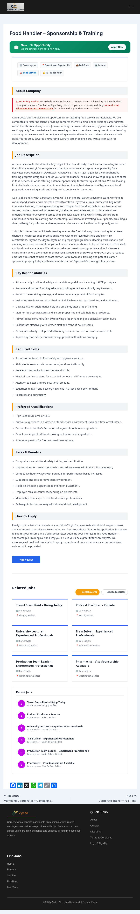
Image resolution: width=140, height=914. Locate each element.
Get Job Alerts (89, 591)
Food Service (29, 72)
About (93, 819)
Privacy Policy (89, 902)
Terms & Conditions (101, 837)
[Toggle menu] (131, 7)
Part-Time (12, 887)
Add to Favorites (116, 591)
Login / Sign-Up (98, 843)
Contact (94, 825)
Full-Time (12, 881)
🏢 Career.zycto (28, 65)
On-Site (11, 875)
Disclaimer (96, 831)
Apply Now (26, 559)
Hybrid (10, 863)
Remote (11, 869)
